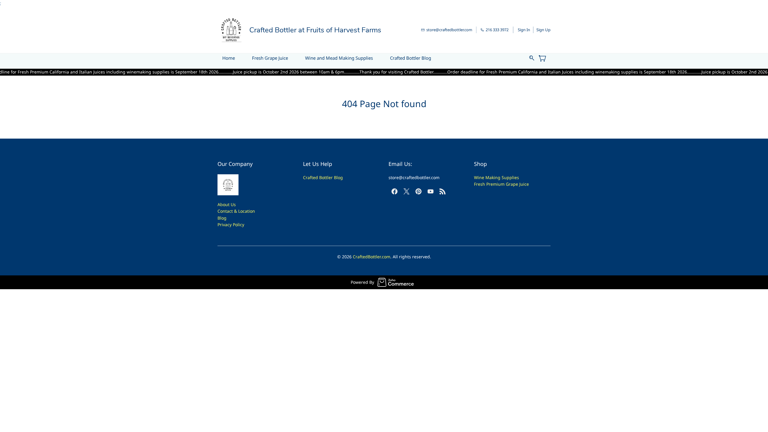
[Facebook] (394, 191)
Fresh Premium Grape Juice (501, 184)
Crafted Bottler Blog (323, 177)
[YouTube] (430, 191)
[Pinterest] (418, 191)
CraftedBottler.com (371, 257)
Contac (224, 211)
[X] (406, 191)
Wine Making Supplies (496, 177)
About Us (227, 204)
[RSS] (442, 191)
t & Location (243, 211)
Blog (222, 218)
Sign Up (543, 29)
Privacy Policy (231, 224)
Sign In (524, 29)
